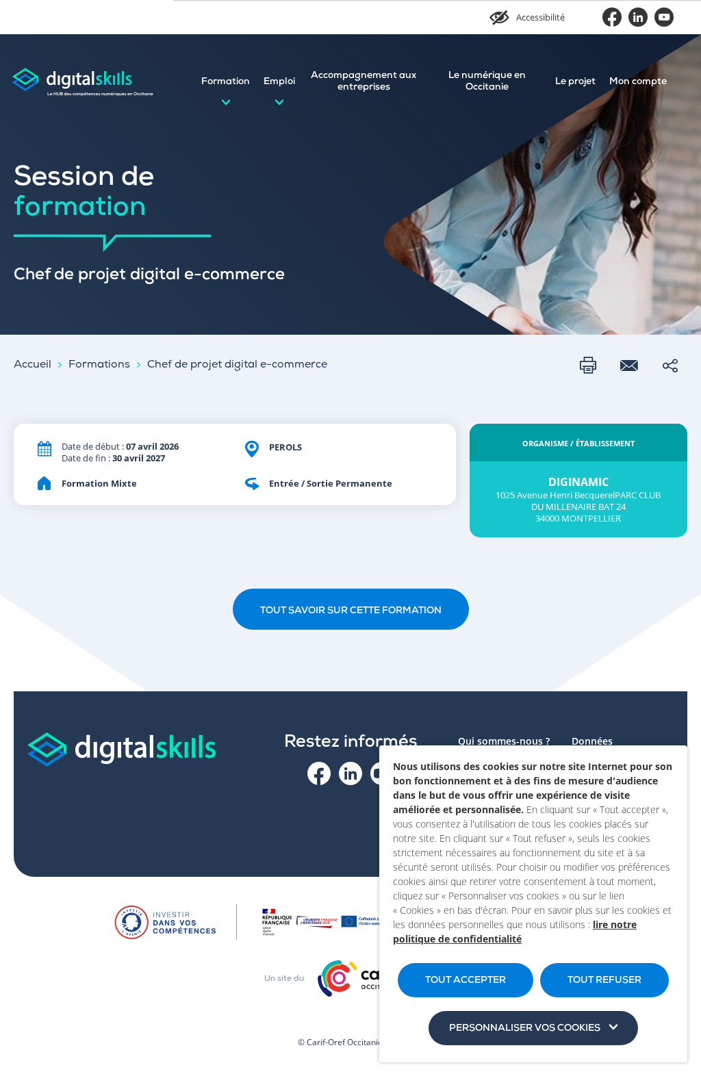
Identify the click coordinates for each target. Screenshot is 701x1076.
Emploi (279, 82)
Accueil (32, 365)
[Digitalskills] (82, 82)
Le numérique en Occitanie (487, 81)
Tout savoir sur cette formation (351, 611)
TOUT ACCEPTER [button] (465, 981)
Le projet (575, 82)
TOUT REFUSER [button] (604, 981)
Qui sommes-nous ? (504, 740)
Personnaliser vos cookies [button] (524, 1029)
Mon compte (638, 82)
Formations (99, 365)
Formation (225, 82)
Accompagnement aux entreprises (363, 81)
